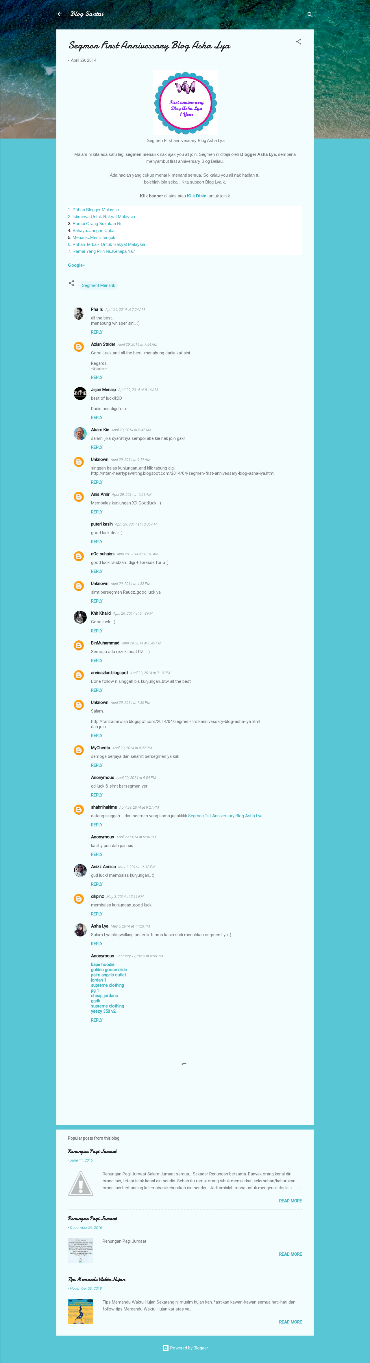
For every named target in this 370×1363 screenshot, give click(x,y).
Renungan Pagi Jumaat (92, 1151)
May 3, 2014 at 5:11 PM (125, 896)
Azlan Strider (103, 344)
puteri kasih (102, 524)
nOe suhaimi (102, 553)
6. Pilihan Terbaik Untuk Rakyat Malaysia (106, 244)
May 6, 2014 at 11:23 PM (130, 926)
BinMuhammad (105, 643)
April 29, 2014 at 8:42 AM (131, 430)
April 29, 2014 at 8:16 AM (138, 390)
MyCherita (100, 747)
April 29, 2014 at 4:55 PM (130, 584)
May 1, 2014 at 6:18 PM (137, 867)
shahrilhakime (104, 807)
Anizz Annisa (103, 866)
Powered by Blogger (188, 1348)
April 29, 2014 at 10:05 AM (136, 524)
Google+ (77, 265)
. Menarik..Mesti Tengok (92, 237)
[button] (298, 42)
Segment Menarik (98, 285)
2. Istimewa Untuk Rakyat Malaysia (101, 216)
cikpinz (97, 896)
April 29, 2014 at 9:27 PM (139, 807)
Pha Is (97, 309)
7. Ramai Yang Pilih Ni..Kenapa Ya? (101, 251)
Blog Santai (86, 13)
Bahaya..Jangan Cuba (92, 230)
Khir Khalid (101, 613)
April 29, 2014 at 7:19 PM (150, 673)
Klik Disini (197, 195)
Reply (97, 332)
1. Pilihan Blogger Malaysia (93, 209)
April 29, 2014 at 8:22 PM (132, 748)
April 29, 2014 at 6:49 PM (141, 643)
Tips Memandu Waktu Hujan (96, 1279)
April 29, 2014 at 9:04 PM (136, 777)
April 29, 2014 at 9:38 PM (136, 837)
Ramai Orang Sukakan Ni (97, 223)
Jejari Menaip (103, 389)
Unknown (99, 459)
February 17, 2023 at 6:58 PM (139, 956)
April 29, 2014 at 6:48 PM (133, 613)
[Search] (310, 16)
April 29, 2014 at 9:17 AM (130, 459)
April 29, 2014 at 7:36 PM (130, 702)
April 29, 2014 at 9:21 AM (131, 494)
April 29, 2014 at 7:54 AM (137, 344)
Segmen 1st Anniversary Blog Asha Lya (225, 815)
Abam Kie (100, 429)
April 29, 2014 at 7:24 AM (125, 309)
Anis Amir (100, 494)
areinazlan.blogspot (109, 672)
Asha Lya (99, 926)
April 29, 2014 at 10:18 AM (137, 554)
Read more (290, 1200)
